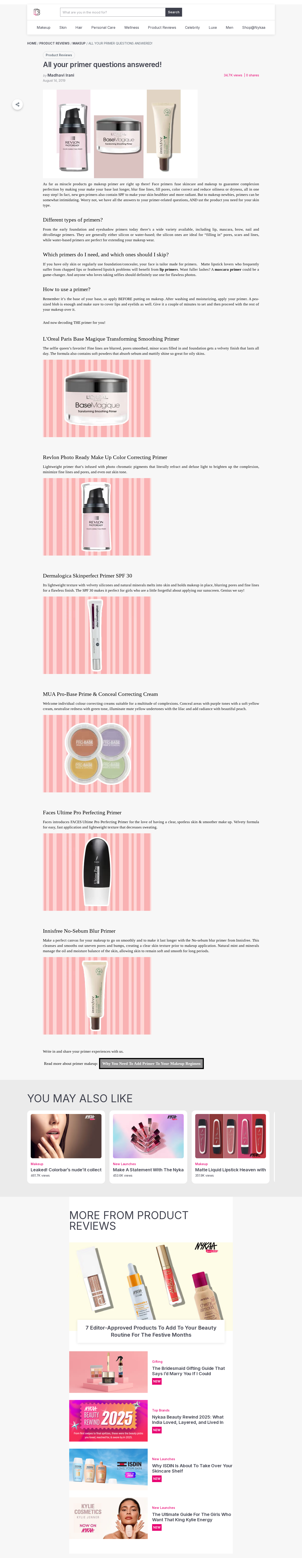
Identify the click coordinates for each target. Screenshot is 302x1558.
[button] (17, 104)
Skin (63, 27)
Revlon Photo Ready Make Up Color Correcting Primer (105, 457)
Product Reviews (162, 27)
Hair (78, 27)
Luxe (213, 27)
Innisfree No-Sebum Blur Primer (79, 931)
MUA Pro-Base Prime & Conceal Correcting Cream (100, 694)
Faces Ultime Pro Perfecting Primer (82, 812)
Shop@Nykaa (253, 27)
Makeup (43, 27)
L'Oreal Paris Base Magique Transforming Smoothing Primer (111, 339)
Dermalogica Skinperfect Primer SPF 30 (87, 576)
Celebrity (192, 27)
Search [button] (174, 12)
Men (229, 27)
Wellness (131, 27)
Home (31, 43)
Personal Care (103, 27)
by (58, 75)
